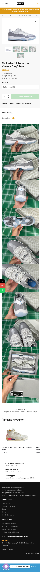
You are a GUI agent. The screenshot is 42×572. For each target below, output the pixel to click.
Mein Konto (6, 503)
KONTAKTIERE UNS (9, 529)
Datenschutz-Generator (10, 526)
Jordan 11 (18, 16)
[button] (35, 21)
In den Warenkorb (25, 96)
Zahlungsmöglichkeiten (10, 532)
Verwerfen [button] (6, 569)
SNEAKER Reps (32, 412)
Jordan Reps (9, 16)
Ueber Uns (5, 512)
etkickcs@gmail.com (14, 490)
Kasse (4, 509)
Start (3, 16)
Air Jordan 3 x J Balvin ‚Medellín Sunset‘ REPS (17, 449)
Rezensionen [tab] (8, 118)
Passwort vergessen (9, 506)
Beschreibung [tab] (7, 113)
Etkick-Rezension (8, 515)
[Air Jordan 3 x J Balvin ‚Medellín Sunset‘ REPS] (17, 434)
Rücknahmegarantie (9, 523)
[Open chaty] (6, 566)
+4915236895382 (18, 487)
